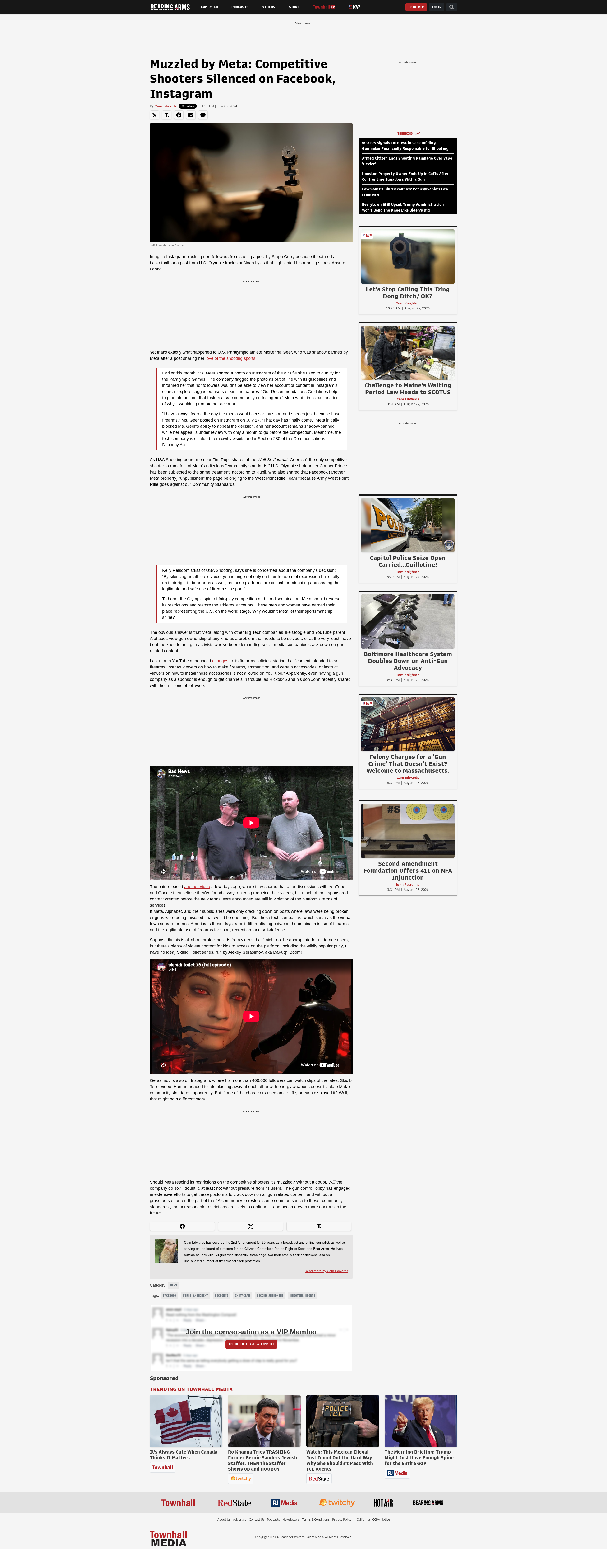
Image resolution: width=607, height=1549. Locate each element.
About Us (223, 1519)
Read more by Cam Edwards (326, 1271)
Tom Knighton (407, 303)
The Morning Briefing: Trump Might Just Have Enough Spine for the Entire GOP (419, 1458)
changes (220, 660)
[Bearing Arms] (170, 7)
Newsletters (290, 1519)
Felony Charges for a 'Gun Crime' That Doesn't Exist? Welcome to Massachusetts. (408, 764)
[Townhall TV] (324, 7)
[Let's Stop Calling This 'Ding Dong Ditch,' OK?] (408, 256)
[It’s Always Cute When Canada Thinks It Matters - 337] (186, 1421)
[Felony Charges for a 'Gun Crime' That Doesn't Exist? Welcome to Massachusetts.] (408, 724)
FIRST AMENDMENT (195, 1296)
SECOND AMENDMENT (270, 1296)
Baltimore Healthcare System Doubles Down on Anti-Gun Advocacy (408, 661)
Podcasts (239, 7)
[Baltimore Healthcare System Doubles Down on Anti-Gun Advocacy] (408, 621)
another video (197, 886)
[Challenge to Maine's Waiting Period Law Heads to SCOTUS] (408, 352)
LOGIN (436, 7)
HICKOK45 (221, 1296)
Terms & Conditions (316, 1519)
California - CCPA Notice (373, 1519)
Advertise (239, 1519)
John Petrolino (408, 884)
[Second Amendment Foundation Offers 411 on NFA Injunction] (408, 831)
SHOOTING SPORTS (302, 1296)
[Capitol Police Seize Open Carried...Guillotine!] (408, 525)
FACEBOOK (169, 1296)
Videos (268, 7)
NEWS (173, 1285)
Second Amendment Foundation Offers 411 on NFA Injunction (407, 871)
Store (294, 7)
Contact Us (256, 1519)
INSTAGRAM (242, 1296)
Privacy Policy (341, 1519)
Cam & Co (209, 7)
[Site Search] (451, 7)
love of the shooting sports (230, 358)
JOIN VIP (416, 7)
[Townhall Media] (168, 1538)
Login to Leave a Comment (251, 1344)
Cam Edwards (166, 106)
